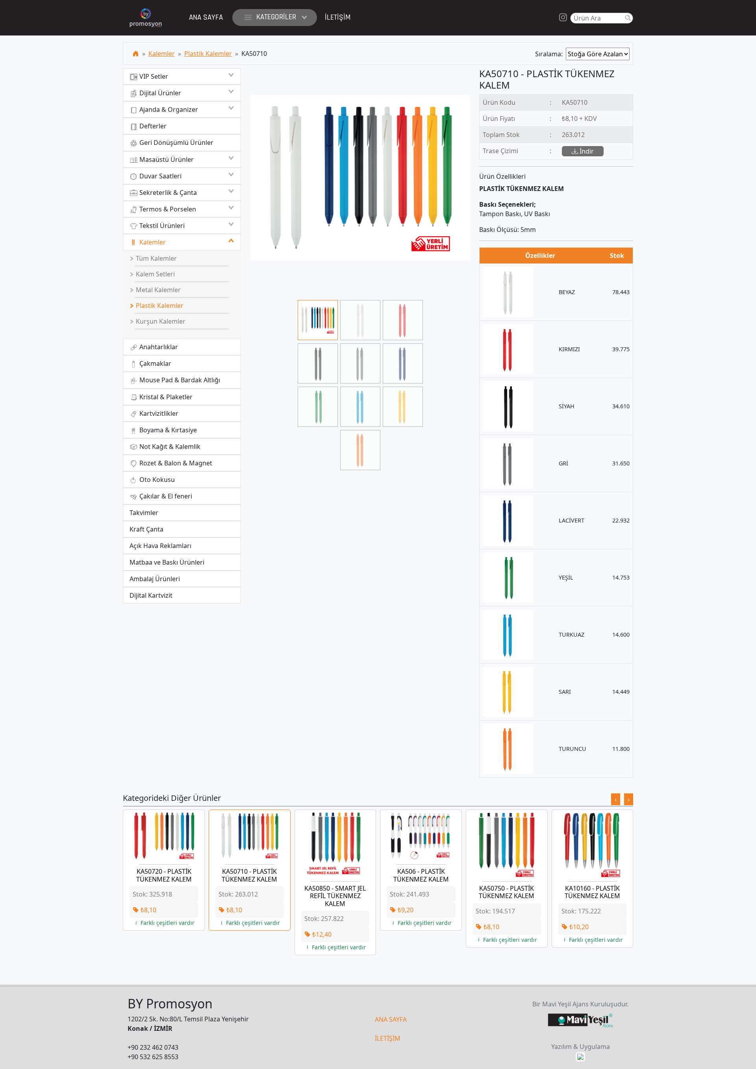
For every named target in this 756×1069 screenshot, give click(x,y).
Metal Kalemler (157, 289)
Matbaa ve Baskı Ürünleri (167, 562)
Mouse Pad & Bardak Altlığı (179, 380)
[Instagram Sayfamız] (563, 18)
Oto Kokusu (156, 479)
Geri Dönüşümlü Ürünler (175, 142)
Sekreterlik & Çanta (167, 192)
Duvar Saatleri (160, 176)
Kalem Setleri (154, 274)
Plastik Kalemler (208, 53)
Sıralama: (550, 54)
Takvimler (144, 512)
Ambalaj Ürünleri (155, 578)
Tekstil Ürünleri (161, 225)
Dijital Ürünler (159, 93)
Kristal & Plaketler (165, 397)
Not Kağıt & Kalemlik (169, 446)
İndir (586, 151)
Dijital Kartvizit (151, 595)
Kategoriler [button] (276, 17)
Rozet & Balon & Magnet (175, 463)
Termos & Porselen (167, 209)
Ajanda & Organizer (168, 109)
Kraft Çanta (146, 529)
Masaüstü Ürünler (166, 159)
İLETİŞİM (387, 1038)
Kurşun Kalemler (159, 321)
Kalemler (161, 53)
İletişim (337, 17)
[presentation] (615, 799)
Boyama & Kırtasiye (167, 430)
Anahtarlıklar (158, 347)
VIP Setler (153, 76)
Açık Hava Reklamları (160, 545)
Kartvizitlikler (158, 413)
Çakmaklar (154, 363)
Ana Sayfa (206, 17)
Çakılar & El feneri (165, 496)
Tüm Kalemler (155, 258)
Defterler (152, 126)
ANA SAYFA (391, 1019)
